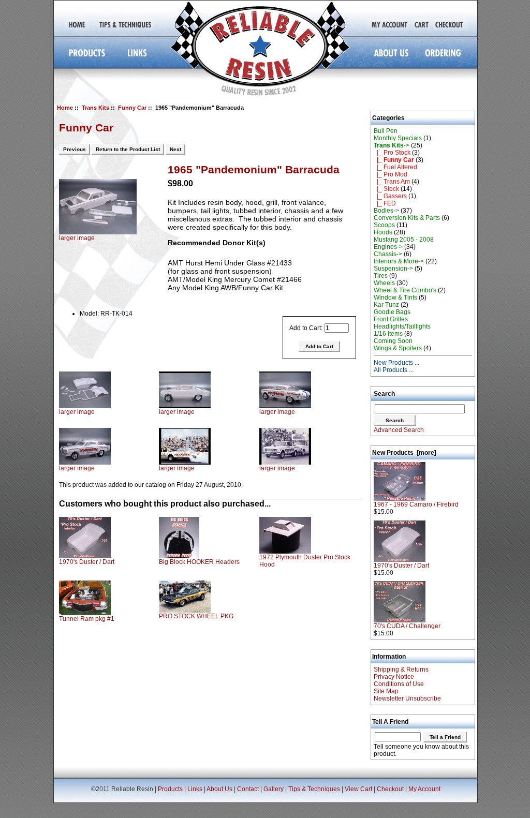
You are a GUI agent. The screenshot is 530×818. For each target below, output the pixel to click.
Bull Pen (386, 131)
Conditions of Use (399, 684)
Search (384, 393)
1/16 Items (388, 333)
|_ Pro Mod (390, 174)
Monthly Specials (398, 138)
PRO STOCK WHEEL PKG (196, 616)
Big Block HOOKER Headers (199, 562)
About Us (219, 789)
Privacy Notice (394, 676)
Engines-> (388, 246)
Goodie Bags (392, 312)
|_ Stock (386, 188)
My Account (424, 789)
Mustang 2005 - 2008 (404, 239)
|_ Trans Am (392, 181)
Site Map (386, 691)
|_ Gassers (390, 196)
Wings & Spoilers (398, 348)
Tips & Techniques (314, 789)
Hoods (383, 232)
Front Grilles (391, 319)
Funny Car (132, 108)
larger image (77, 411)
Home (65, 108)
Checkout (390, 789)
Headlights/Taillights (402, 326)
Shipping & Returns (401, 669)
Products (170, 789)
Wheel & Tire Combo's (405, 290)
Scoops (384, 225)
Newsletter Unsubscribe (407, 698)
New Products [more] (404, 452)
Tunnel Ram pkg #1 (86, 618)
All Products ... (394, 370)
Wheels (384, 283)
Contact (248, 789)
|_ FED (385, 203)
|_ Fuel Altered (395, 167)
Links (194, 789)
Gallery (273, 789)
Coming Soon (393, 341)
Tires (381, 275)
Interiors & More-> (399, 261)
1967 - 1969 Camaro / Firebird (416, 504)
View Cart (358, 789)
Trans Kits (95, 108)
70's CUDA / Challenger (407, 626)
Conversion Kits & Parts (407, 217)
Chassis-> (388, 254)
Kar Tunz (386, 304)
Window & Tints (395, 297)
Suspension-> (393, 268)
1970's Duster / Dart (86, 562)
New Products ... (396, 362)
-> (391, 145)
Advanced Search (399, 430)
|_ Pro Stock (392, 152)
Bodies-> (386, 210)
